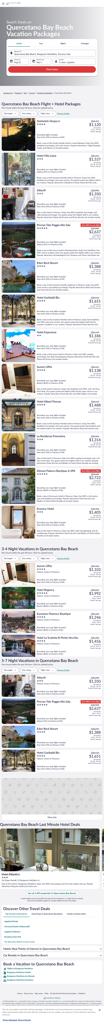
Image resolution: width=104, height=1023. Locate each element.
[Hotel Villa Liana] (68, 169)
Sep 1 (39, 62)
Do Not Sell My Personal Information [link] (63, 993)
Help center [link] (39, 993)
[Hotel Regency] (68, 598)
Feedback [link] (81, 993)
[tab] (19, 44)
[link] (52, 969)
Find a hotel (52, 69)
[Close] (100, 1010)
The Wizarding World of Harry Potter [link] (19, 942)
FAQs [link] (46, 993)
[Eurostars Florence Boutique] (68, 622)
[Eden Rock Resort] (68, 276)
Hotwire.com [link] (7, 93)
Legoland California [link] (12, 932)
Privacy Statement (10, 1020)
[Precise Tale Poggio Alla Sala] (68, 240)
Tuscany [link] (32, 93)
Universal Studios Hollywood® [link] (17, 927)
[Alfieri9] (68, 203)
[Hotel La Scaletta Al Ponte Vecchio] (68, 646)
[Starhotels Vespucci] (68, 134)
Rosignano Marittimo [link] (45, 93)
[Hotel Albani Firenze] (68, 414)
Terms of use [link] (28, 993)
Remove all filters (63, 113)
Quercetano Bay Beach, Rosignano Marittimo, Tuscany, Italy (42, 54)
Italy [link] (25, 93)
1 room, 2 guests (66, 62)
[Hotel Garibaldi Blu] (68, 311)
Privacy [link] (19, 993)
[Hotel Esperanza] (68, 345)
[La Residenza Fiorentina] (68, 449)
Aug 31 (17, 62)
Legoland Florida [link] (11, 921)
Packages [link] (18, 93)
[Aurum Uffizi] (68, 380)
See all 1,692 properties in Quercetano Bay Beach (52, 893)
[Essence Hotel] (68, 522)
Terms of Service (24, 1020)
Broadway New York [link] (12, 937)
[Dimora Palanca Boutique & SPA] (68, 486)
